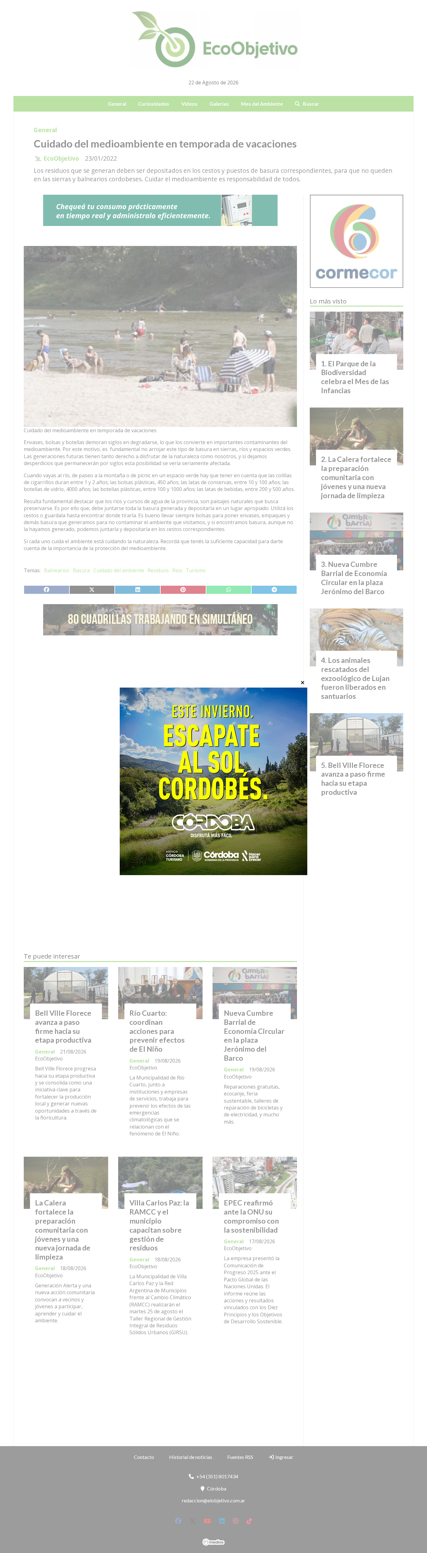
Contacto (144, 1457)
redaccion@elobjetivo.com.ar (213, 1500)
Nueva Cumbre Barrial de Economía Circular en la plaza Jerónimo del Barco (254, 1035)
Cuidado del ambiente (118, 570)
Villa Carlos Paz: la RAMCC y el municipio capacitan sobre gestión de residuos (159, 1225)
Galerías (219, 104)
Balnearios (56, 570)
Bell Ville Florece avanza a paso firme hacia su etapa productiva (63, 1026)
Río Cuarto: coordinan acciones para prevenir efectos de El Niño (157, 1031)
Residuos (158, 570)
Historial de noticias (190, 1457)
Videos (189, 104)
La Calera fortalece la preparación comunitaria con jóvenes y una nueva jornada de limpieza (62, 1229)
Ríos (177, 570)
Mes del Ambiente (262, 104)
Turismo (196, 570)
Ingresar (283, 1457)
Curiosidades (153, 104)
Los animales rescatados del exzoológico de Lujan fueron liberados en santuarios (355, 678)
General (117, 104)
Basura (81, 570)
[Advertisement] (160, 699)
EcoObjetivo (61, 158)
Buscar (311, 104)
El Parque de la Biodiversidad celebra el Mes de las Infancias (355, 377)
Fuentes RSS (240, 1457)
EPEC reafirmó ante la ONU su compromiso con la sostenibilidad (251, 1216)
